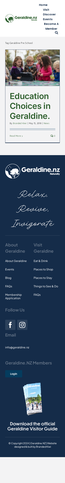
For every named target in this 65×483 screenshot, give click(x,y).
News (46, 123)
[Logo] (21, 15)
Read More (15, 136)
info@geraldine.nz (17, 347)
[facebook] (10, 325)
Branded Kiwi (20, 123)
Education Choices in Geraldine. (30, 106)
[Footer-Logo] (32, 165)
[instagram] (22, 325)
